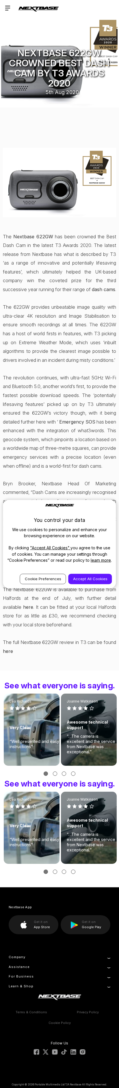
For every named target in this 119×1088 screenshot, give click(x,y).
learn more (101, 560)
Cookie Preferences (43, 578)
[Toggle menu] (8, 8)
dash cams (103, 289)
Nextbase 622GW (33, 236)
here (28, 607)
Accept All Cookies (90, 578)
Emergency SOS (77, 422)
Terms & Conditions (31, 1012)
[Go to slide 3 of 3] (64, 773)
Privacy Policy (88, 1012)
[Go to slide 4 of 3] (73, 773)
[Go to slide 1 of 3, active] (46, 773)
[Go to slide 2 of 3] (55, 773)
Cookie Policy (60, 1023)
